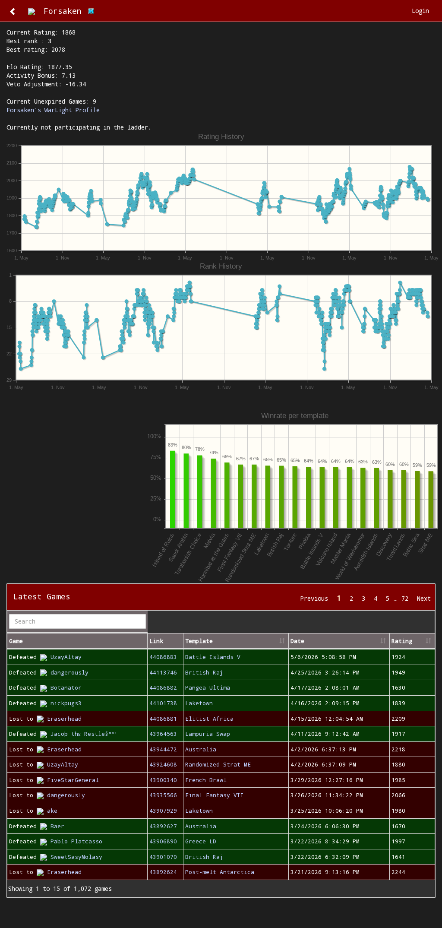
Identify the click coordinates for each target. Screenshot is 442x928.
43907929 (163, 810)
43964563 (163, 734)
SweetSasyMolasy (76, 857)
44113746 (163, 672)
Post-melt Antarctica (219, 872)
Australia (200, 749)
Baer (57, 826)
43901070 (163, 857)
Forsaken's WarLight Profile (53, 110)
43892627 (163, 826)
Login (420, 10)
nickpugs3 (66, 703)
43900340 (163, 780)
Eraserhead (64, 718)
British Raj (204, 672)
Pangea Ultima (207, 687)
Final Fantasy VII (214, 795)
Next (424, 598)
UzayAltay (66, 657)
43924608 (163, 764)
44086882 (163, 687)
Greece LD (200, 841)
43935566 (163, 795)
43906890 (163, 841)
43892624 (163, 872)
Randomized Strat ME (218, 764)
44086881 (163, 718)
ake (52, 810)
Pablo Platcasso (76, 841)
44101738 (163, 703)
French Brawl (206, 780)
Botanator (66, 687)
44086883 (163, 657)
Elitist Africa (209, 718)
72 (404, 598)
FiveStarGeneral (73, 780)
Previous (314, 598)
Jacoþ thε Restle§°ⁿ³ (84, 734)
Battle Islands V (212, 657)
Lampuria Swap (207, 734)
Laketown (199, 703)
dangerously (69, 672)
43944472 (163, 749)
